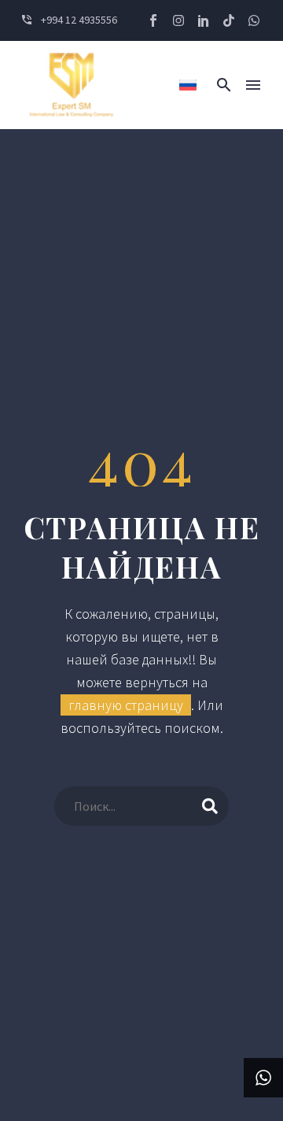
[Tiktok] (228, 20)
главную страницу (125, 705)
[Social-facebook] (153, 20)
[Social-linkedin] (203, 20)
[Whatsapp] (253, 20)
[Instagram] (178, 20)
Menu (253, 85)
